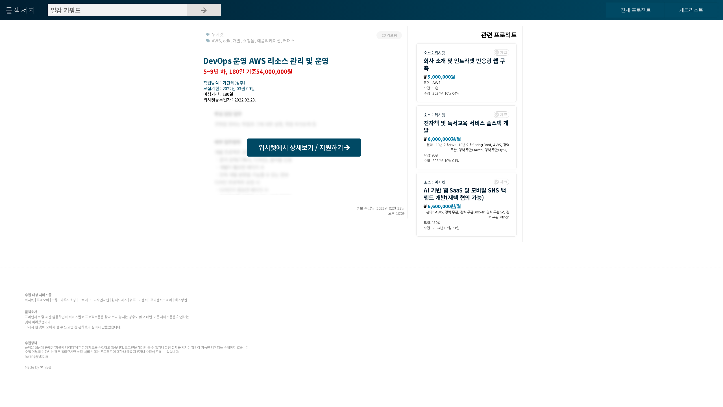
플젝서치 (21, 10)
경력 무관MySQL (497, 150)
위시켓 (439, 52)
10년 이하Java (445, 145)
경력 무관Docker (472, 212)
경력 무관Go (495, 212)
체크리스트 (691, 10)
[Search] (204, 10)
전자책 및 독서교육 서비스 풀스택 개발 (466, 126)
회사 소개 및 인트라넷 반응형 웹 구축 (464, 64)
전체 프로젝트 (635, 10)
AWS (436, 83)
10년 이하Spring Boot (474, 145)
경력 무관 (451, 212)
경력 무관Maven (471, 150)
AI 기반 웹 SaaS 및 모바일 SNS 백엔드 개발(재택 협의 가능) (465, 194)
